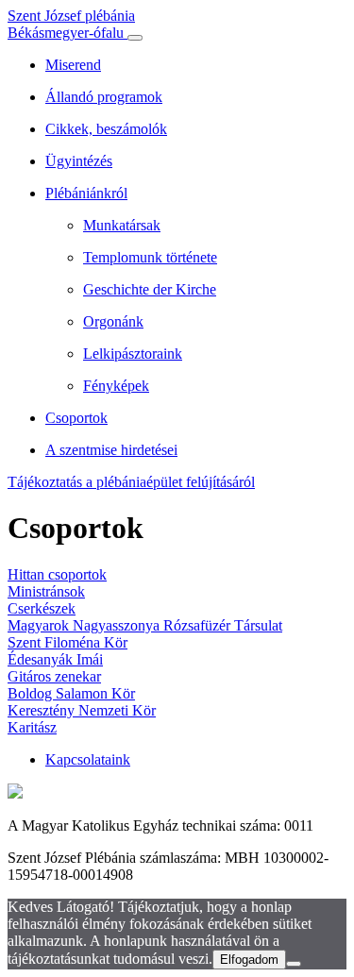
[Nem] (293, 964)
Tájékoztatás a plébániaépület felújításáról (131, 482)
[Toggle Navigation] (135, 38)
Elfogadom (249, 959)
